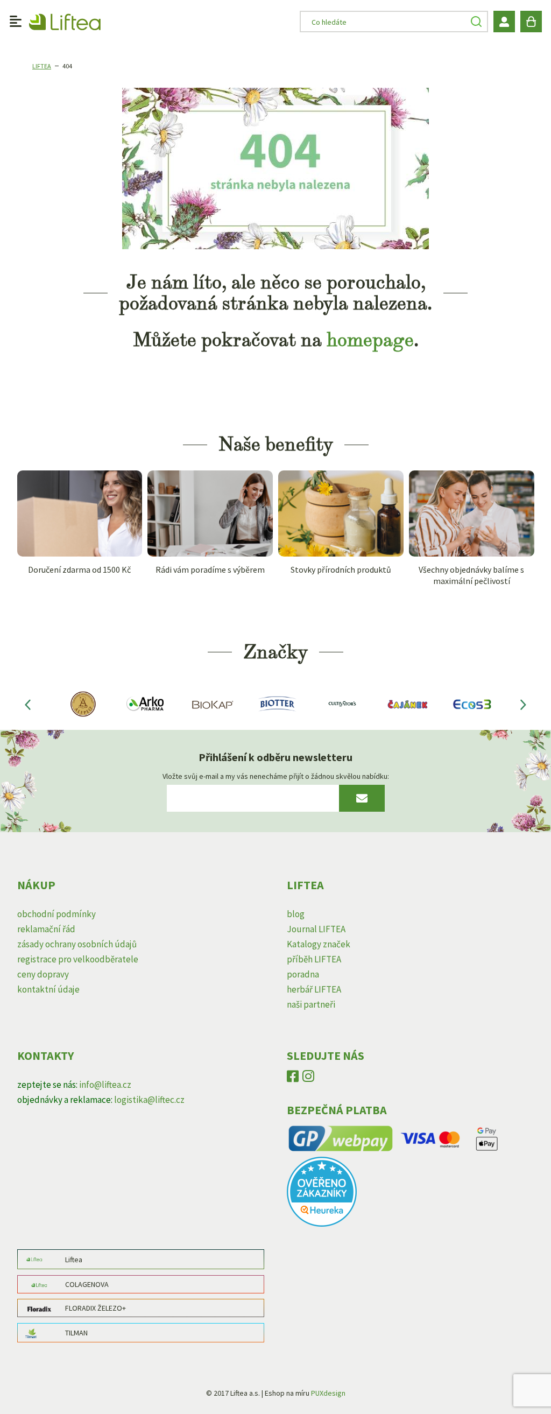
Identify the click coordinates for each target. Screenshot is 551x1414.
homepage (370, 339)
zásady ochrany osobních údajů (77, 944)
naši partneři (311, 1004)
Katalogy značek (318, 944)
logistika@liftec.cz (149, 1100)
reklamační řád (46, 929)
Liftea (41, 66)
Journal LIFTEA (316, 929)
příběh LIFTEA (314, 959)
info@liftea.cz (105, 1085)
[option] (82, 704)
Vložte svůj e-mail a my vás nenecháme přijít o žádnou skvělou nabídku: (276, 776)
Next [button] (523, 704)
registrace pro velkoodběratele (77, 959)
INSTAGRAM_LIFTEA (308, 1078)
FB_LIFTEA (293, 1078)
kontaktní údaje (48, 989)
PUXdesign (328, 1393)
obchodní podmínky (56, 914)
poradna (303, 974)
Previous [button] (28, 704)
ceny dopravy (43, 974)
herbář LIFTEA (314, 989)
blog (296, 914)
